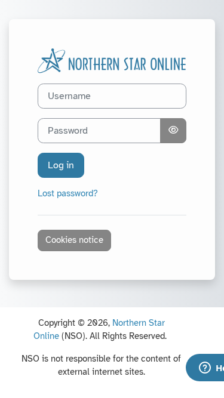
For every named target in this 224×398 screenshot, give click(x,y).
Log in (61, 165)
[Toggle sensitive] (173, 130)
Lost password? (68, 193)
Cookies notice (74, 240)
